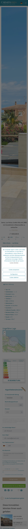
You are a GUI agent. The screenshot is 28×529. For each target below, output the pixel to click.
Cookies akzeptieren (14, 270)
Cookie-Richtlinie (14, 263)
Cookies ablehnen (14, 277)
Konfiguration (14, 274)
